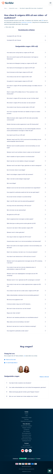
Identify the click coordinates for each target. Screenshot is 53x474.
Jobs (26, 415)
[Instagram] (26, 450)
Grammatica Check (26, 435)
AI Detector (26, 429)
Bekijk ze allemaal (44, 376)
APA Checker (26, 431)
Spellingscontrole (26, 440)
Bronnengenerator (26, 433)
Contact (26, 443)
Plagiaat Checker (26, 427)
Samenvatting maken (26, 438)
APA (43, 20)
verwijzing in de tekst (26, 22)
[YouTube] (22, 450)
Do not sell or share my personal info (26, 469)
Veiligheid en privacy (26, 471)
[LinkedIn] (30, 450)
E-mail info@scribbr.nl (11, 362)
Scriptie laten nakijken (26, 425)
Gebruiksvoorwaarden (26, 466)
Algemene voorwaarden (26, 421)
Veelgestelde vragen (26, 417)
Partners (26, 419)
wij (24, 355)
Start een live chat (11, 359)
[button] (50, 471)
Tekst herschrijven (26, 437)
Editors (26, 413)
